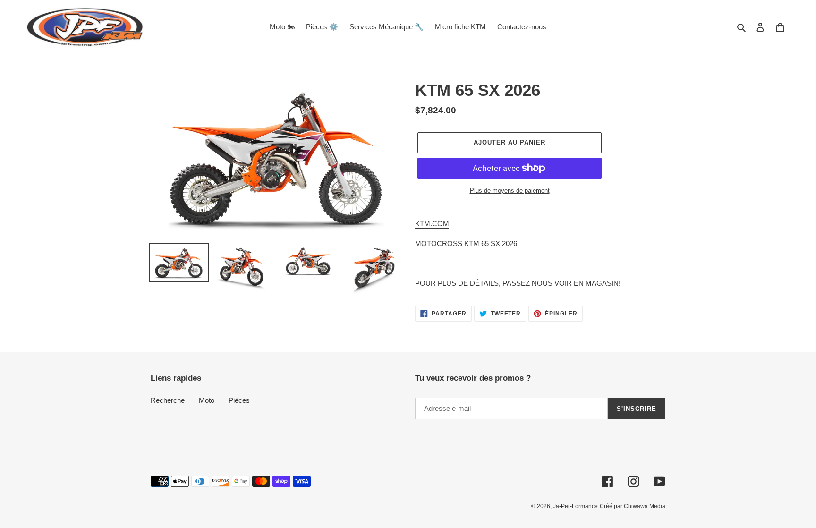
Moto (206, 400)
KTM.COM (432, 224)
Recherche (168, 400)
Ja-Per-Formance (575, 506)
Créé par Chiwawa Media (632, 506)
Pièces (239, 400)
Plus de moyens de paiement (510, 190)
